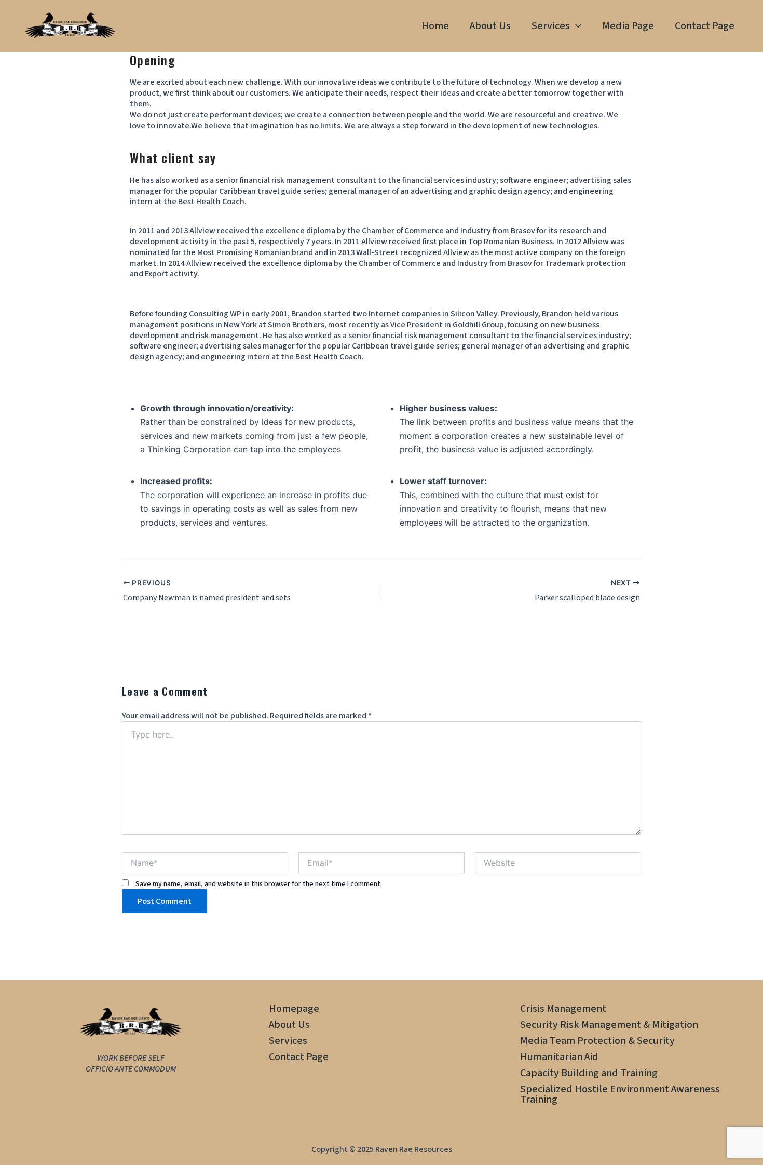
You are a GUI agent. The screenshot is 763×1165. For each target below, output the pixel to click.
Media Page (628, 26)
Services (551, 26)
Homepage (294, 1008)
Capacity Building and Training (589, 1073)
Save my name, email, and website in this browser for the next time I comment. (258, 884)
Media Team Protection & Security (597, 1041)
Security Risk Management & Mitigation (609, 1025)
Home (435, 26)
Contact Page (704, 26)
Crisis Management (563, 1008)
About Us (490, 26)
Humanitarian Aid (559, 1057)
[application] (575, 26)
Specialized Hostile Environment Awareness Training (620, 1094)
